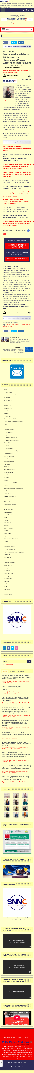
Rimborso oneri (8, 557)
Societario (6, 560)
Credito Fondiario (9, 453)
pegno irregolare (8, 528)
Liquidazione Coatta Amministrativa (13, 488)
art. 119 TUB (7, 405)
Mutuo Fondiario (8, 509)
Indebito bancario (9, 475)
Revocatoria (7, 554)
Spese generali (8, 565)
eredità (6, 459)
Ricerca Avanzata (8, 664)
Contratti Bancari (8, 448)
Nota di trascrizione (9, 515)
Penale (6, 530)
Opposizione (7, 523)
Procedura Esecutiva (9, 546)
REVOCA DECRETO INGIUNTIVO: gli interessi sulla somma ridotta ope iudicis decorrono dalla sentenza (15, 698)
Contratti (6, 445)
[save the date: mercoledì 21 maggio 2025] (17, 841)
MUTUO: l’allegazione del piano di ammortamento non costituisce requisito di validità (15, 687)
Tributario (6, 581)
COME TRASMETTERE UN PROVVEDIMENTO (17, 246)
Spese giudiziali (8, 568)
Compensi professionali (10, 437)
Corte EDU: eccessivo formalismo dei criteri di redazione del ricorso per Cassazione (13, 350)
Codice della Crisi (8, 432)
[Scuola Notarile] (17, 902)
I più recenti (12, 671)
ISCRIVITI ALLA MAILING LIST (17, 259)
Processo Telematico (9, 549)
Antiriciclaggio (8, 400)
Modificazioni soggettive (10, 504)
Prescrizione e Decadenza (11, 539)
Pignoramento (8, 533)
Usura (5, 592)
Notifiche (6, 520)
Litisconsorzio (8, 493)
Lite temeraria (8, 491)
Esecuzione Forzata (9, 461)
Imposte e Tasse (8, 472)
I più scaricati (20, 671)
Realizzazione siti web (14, 1062)
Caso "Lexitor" (8, 416)
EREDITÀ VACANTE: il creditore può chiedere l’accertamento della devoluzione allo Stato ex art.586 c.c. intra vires (16, 677)
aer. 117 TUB (10, 325)
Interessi (6, 477)
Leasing (6, 485)
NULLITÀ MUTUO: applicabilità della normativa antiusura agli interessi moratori (20, 341)
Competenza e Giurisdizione (11, 440)
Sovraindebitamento (9, 562)
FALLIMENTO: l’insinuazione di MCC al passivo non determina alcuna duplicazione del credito (16, 733)
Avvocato (6, 413)
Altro (5, 389)
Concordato (7, 443)
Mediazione (7, 501)
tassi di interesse (8, 573)
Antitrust (6, 403)
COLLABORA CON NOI (9, 1037)
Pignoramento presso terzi (11, 536)
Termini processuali (9, 576)
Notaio (6, 517)
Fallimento (7, 464)
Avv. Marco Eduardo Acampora (6, 103)
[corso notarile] (17, 619)
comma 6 (17, 325)
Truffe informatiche (9, 584)
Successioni (7, 570)
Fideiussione (7, 467)
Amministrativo (8, 392)
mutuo (6, 507)
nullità (10, 327)
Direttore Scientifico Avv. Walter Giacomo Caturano (19, 22)
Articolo (6, 411)
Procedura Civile (8, 544)
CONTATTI (19, 1037)
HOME (8, 1034)
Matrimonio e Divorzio (10, 499)
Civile (5, 424)
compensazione (8, 435)
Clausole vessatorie (9, 429)
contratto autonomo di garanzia (12, 451)
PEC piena (6, 525)
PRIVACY (27, 1037)
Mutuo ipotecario (9, 512)
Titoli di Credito (8, 578)
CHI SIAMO (23, 1034)
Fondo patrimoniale (9, 469)
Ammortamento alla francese (12, 395)
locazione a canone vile (10, 496)
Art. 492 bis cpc (8, 408)
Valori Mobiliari (8, 594)
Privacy (6, 541)
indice (28, 325)
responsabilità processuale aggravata (14, 552)
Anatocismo (7, 397)
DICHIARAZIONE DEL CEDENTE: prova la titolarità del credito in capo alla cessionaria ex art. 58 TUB (16, 743)
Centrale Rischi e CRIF (10, 419)
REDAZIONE (15, 1034)
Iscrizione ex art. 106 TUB (10, 483)
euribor (23, 325)
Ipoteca (6, 480)
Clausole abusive (8, 427)
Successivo (18, 347)
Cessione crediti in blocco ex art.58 (13, 421)
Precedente (15, 337)
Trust (5, 586)
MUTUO (5, 327)
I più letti (5, 671)
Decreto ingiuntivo (9, 456)
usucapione (7, 589)
